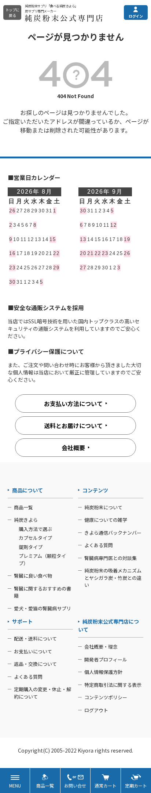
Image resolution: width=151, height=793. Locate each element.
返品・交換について (35, 663)
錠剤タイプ (31, 546)
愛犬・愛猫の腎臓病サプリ (42, 608)
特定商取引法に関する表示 (112, 684)
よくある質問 (98, 545)
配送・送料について (35, 638)
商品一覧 (23, 507)
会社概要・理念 (101, 646)
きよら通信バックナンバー (112, 532)
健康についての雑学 (105, 519)
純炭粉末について (103, 507)
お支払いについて (33, 651)
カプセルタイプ (35, 537)
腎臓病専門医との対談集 (110, 558)
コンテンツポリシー (105, 697)
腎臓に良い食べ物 (33, 575)
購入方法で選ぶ (35, 528)
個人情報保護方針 (103, 671)
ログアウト (96, 710)
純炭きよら (26, 519)
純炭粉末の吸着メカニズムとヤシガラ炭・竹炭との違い (112, 577)
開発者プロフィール (105, 659)
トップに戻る (12, 12)
